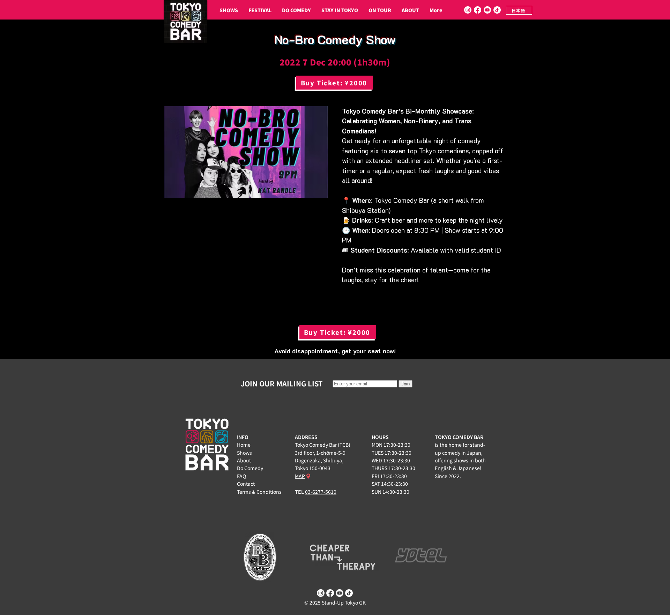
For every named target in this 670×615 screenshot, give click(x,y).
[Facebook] (477, 10)
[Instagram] (467, 10)
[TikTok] (497, 10)
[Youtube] (487, 10)
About (244, 460)
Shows (244, 452)
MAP (300, 475)
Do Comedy (250, 467)
